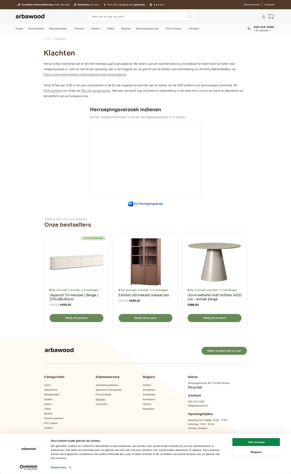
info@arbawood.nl (198, 405)
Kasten (48, 404)
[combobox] (141, 16)
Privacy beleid (103, 394)
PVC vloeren (51, 423)
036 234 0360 (196, 401)
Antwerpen (149, 399)
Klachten (100, 399)
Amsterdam (149, 394)
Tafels (47, 408)
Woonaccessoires (53, 418)
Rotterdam (148, 408)
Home (47, 38)
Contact (48, 427)
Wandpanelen (51, 394)
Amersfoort (149, 389)
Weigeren (256, 451)
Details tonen (59, 467)
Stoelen (48, 399)
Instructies (101, 404)
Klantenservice (252, 4)
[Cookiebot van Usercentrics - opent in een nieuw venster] (28, 467)
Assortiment (50, 389)
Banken (48, 413)
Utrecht (147, 404)
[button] (271, 16)
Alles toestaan (256, 442)
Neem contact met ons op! (224, 350)
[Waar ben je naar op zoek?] (189, 16)
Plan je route (195, 387)
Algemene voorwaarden (109, 389)
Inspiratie (269, 4)
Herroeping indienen (107, 385)
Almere (147, 385)
